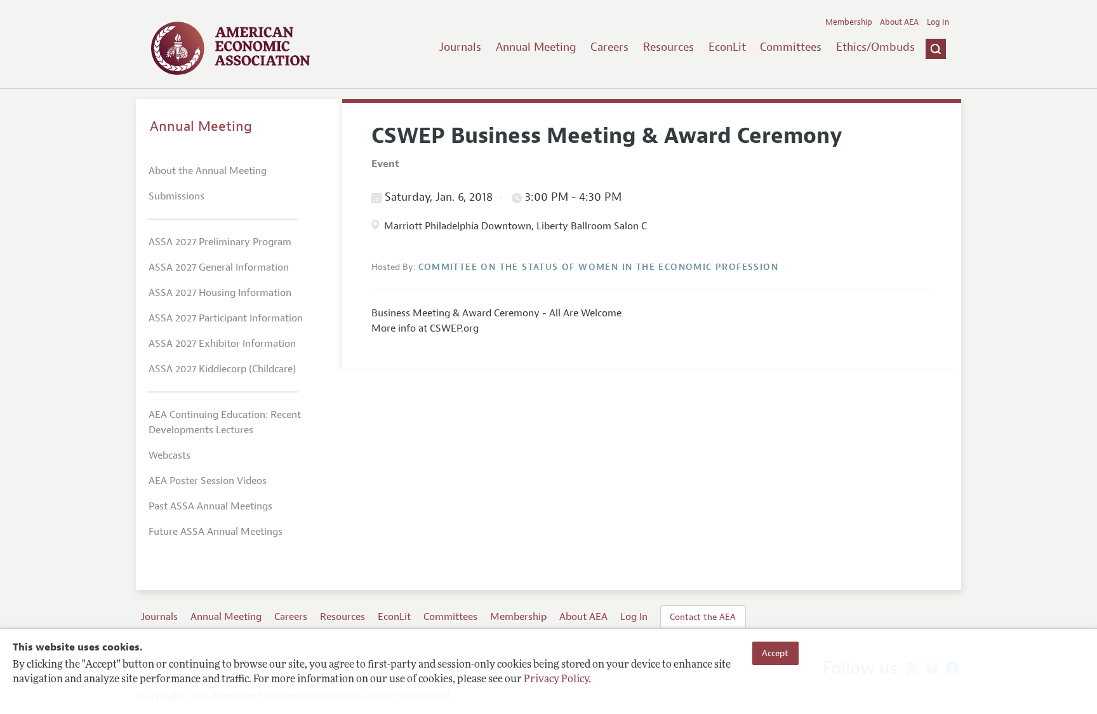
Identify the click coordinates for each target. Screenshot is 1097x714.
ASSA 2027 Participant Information (226, 318)
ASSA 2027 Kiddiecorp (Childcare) (222, 369)
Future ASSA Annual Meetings (216, 531)
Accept (775, 653)
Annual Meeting (536, 47)
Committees (790, 47)
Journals (460, 47)
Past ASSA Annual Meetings (210, 506)
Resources (668, 47)
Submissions (176, 196)
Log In (938, 22)
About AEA (899, 22)
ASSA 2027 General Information (219, 267)
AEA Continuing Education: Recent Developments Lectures (225, 422)
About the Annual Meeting (208, 171)
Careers (609, 47)
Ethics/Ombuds (875, 47)
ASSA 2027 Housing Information (220, 292)
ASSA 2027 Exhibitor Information (222, 343)
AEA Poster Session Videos (208, 481)
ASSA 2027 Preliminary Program (220, 242)
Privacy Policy (556, 680)
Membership (848, 22)
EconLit (727, 47)
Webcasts (169, 455)
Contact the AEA (703, 617)
